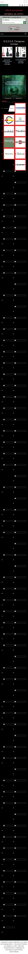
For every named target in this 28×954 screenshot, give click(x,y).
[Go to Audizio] (20, 131)
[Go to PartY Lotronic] (9, 650)
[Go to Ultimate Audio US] (20, 864)
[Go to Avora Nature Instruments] (9, 142)
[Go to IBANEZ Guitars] (9, 390)
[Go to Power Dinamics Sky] (9, 684)
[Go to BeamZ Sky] (9, 154)
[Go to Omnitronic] (9, 627)
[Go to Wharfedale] (9, 909)
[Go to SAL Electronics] (9, 763)
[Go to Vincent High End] (9, 887)
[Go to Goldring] (20, 334)
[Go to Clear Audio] (20, 198)
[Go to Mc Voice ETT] (9, 560)
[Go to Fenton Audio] (20, 311)
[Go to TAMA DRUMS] (20, 842)
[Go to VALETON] (20, 875)
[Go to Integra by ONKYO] (20, 402)
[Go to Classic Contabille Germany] (9, 198)
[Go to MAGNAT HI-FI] (20, 526)
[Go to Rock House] (20, 718)
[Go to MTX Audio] (20, 593)
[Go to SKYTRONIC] (9, 808)
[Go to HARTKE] (9, 368)
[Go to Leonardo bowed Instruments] (20, 492)
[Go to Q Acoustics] (20, 695)
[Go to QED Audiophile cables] (9, 706)
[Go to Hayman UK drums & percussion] (20, 368)
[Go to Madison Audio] (20, 515)
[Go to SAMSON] (20, 763)
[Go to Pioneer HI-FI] (20, 673)
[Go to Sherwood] (9, 785)
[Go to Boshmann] (9, 176)
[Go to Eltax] (9, 278)
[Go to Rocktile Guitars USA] (20, 729)
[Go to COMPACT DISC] (9, 210)
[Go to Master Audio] (9, 537)
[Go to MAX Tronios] (20, 548)
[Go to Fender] (20, 300)
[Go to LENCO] (9, 492)
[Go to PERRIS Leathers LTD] (20, 650)
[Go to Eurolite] (20, 289)
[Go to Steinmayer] (20, 819)
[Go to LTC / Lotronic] (20, 503)
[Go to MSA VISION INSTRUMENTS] (9, 593)
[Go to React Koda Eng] (20, 706)
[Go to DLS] (20, 232)
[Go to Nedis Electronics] (20, 605)
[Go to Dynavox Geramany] (9, 266)
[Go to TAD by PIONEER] (20, 830)
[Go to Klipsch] (20, 458)
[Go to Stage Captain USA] (20, 808)
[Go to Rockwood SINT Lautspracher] (20, 740)
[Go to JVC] (9, 436)
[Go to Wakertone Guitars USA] (20, 898)
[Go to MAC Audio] (9, 515)
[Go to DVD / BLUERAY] (20, 255)
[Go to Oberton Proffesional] (9, 616)
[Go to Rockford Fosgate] (9, 729)
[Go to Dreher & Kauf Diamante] (20, 244)
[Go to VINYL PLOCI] (20, 887)
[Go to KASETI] (9, 447)
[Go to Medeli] (20, 571)
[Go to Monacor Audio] (20, 582)
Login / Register (4, 5)
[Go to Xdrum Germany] (9, 921)
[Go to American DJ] (9, 120)
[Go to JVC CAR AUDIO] (20, 436)
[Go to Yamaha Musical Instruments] (9, 932)
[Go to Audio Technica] (20, 120)
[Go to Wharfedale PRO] (20, 909)
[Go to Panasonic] (20, 639)
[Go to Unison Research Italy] (9, 875)
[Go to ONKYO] (20, 627)
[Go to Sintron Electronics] (9, 797)
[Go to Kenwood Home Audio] (9, 458)
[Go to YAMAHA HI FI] (20, 921)
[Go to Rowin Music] (20, 752)
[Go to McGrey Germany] (20, 560)
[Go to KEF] (20, 447)
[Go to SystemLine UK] (9, 830)
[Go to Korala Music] (20, 470)
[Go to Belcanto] (20, 153)
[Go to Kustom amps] (20, 481)
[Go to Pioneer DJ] (9, 673)
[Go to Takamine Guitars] (9, 842)
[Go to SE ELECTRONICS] (20, 774)
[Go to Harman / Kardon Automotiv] (20, 356)
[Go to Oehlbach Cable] (20, 616)
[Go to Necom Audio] (9, 605)
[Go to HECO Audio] (9, 379)
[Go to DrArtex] (9, 244)
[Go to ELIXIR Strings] (20, 266)
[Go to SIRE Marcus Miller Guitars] (20, 797)
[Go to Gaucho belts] (9, 334)
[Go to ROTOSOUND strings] (9, 752)
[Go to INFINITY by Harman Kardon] (9, 402)
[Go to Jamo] (20, 413)
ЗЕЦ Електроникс (14, 10)
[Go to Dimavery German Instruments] (9, 232)
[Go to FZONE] (20, 323)
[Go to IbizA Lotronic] (20, 390)
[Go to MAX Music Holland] (20, 537)
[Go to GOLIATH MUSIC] (9, 345)
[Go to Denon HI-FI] (20, 221)
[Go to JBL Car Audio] (20, 424)
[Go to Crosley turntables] (20, 210)
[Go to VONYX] (9, 898)
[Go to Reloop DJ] (9, 718)
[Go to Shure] (20, 785)
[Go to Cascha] (20, 187)
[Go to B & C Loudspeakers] (20, 142)
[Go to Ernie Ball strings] (20, 278)
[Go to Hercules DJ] (20, 379)
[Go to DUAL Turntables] (9, 255)
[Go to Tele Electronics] (9, 864)
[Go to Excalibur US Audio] (9, 300)
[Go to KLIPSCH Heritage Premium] (9, 470)
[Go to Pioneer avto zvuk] (20, 661)
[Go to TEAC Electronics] (9, 853)
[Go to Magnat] (9, 526)
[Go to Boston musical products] (20, 176)
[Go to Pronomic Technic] (20, 684)
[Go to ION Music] (9, 413)
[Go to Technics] (20, 853)
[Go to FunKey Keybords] (9, 323)
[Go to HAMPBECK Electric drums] (9, 356)
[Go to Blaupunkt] (20, 165)
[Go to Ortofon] (9, 639)
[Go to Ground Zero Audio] (20, 345)
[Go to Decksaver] (9, 221)
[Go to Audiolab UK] (9, 131)
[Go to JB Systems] (9, 424)
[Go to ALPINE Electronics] (20, 108)
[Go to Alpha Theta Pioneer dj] (9, 108)
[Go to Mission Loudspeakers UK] (9, 582)
